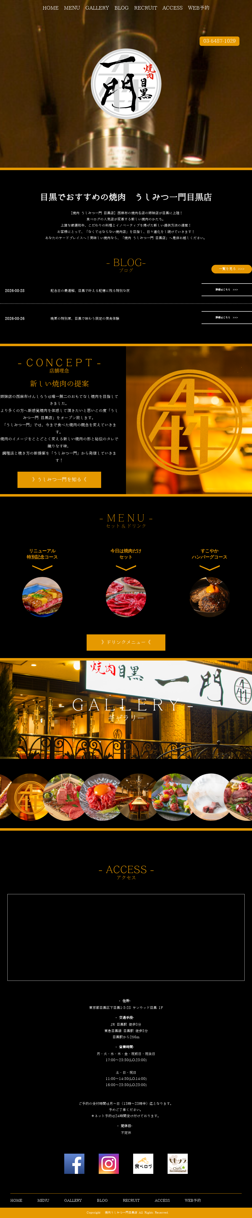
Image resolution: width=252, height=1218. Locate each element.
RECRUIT (145, 8)
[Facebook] (74, 1165)
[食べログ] (143, 1165)
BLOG (121, 8)
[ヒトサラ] (178, 1165)
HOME (51, 8)
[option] (29, 797)
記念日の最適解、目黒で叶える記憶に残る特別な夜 (90, 291)
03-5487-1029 (219, 41)
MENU (72, 8)
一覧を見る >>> (231, 269)
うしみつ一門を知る (59, 480)
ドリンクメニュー (126, 642)
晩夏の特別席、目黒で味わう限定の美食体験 (84, 319)
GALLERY (97, 8)
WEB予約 (198, 8)
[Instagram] (109, 1165)
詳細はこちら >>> (227, 289)
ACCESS (172, 8)
